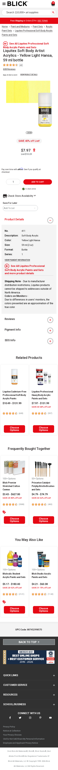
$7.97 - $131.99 (40, 403)
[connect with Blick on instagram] (30, 719)
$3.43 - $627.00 (11, 494)
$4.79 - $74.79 (40, 494)
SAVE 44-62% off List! (41, 498)
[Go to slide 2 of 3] (29, 132)
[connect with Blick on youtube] (50, 719)
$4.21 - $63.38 (40, 584)
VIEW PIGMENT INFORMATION (17, 260)
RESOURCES (10, 694)
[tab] (29, 219)
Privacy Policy (9, 726)
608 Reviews (9, 69)
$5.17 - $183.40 (11, 584)
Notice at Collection (12, 731)
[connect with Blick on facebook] (10, 719)
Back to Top (28, 642)
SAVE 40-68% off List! (41, 407)
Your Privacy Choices (12, 735)
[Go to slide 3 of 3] (31, 132)
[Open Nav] (4, 4)
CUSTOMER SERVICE (15, 684)
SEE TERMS (43, 21)
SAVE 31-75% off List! (41, 588)
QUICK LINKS (10, 675)
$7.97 (26, 150)
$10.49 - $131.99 (12, 403)
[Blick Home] (17, 4)
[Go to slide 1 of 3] (27, 132)
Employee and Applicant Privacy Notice (20, 743)
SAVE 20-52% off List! (12, 588)
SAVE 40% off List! (29, 140)
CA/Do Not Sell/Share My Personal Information (24, 739)
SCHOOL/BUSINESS (14, 704)
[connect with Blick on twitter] (20, 719)
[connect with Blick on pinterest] (40, 719)
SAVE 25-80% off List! (12, 498)
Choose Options (14, 429)
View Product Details (28, 74)
